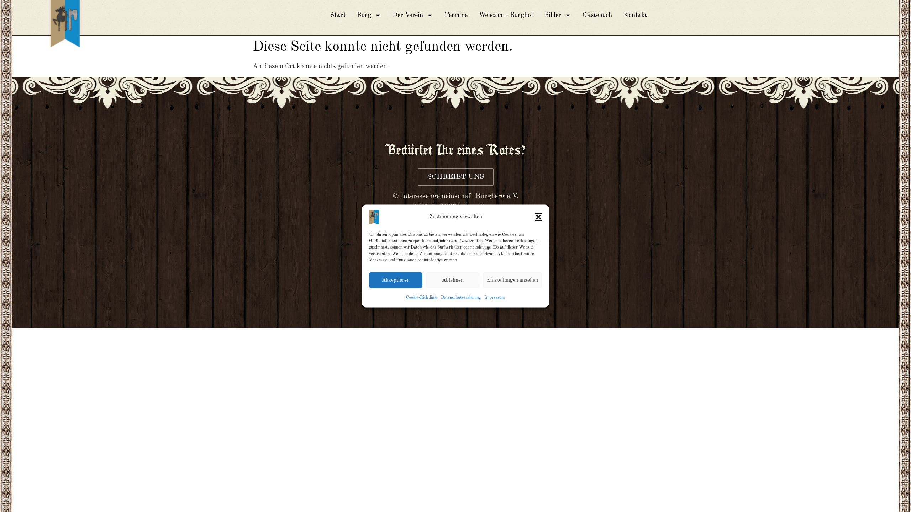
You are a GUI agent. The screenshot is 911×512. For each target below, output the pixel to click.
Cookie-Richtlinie (421, 297)
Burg (364, 15)
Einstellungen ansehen (512, 280)
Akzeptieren (396, 280)
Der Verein (408, 15)
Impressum (494, 297)
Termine (456, 15)
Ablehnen (453, 280)
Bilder (552, 15)
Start (338, 15)
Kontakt (635, 15)
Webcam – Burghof (506, 15)
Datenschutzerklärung (461, 297)
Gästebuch (597, 15)
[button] (538, 217)
